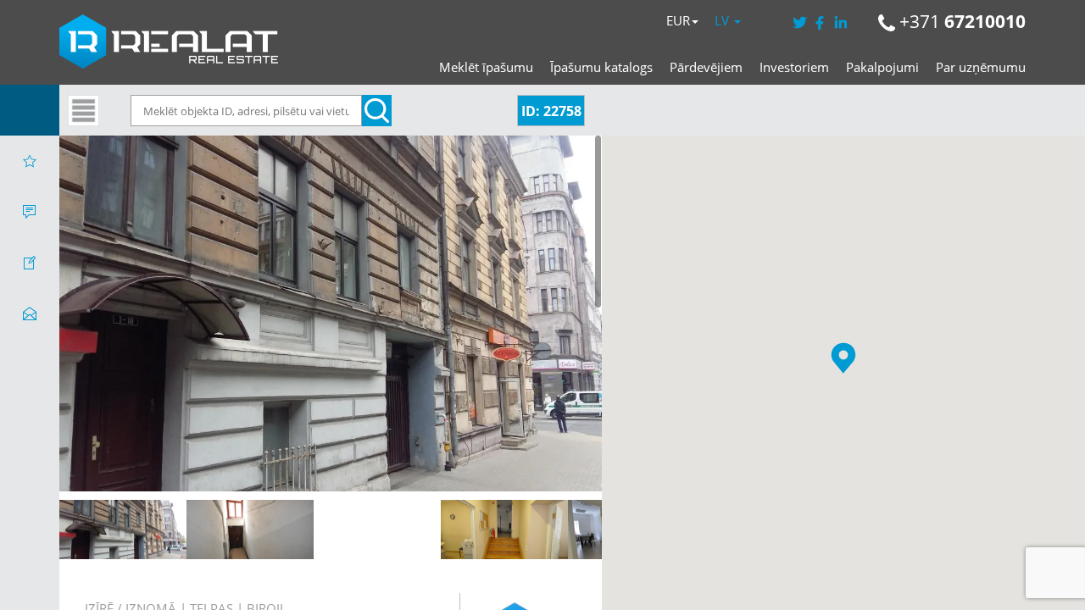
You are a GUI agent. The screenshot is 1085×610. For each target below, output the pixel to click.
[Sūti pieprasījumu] (29, 313)
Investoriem (794, 66)
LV (723, 20)
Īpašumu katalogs (601, 66)
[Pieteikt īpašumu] (29, 262)
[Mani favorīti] (29, 161)
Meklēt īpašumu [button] (486, 66)
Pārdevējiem (706, 66)
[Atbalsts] (29, 211)
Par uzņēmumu (981, 66)
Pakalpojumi (882, 66)
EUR (678, 20)
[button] (843, 358)
